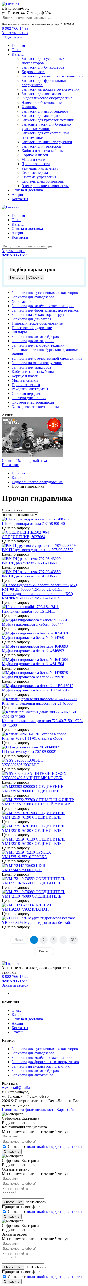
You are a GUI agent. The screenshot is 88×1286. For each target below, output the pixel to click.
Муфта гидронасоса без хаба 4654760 (33, 637)
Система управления (39, 177)
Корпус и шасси (35, 155)
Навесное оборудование (42, 102)
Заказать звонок (15, 985)
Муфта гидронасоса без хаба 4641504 (33, 664)
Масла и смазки (35, 159)
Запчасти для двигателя (41, 94)
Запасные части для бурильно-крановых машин (47, 126)
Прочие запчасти (36, 164)
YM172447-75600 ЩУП (22, 870)
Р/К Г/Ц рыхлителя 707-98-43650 (29, 576)
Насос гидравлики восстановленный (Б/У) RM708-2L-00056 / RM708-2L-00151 (37, 596)
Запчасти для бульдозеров (43, 67)
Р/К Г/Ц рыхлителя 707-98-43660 (29, 563)
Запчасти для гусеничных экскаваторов (43, 61)
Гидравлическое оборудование (47, 98)
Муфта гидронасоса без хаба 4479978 (33, 677)
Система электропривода (43, 181)
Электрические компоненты (45, 186)
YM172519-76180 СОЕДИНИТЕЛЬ (31, 830)
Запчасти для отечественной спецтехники (47, 358)
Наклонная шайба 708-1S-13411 (28, 611)
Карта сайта (66, 1109)
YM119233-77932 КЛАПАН (25, 909)
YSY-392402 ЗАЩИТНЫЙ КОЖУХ (32, 778)
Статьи (17, 1032)
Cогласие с (45, 1146)
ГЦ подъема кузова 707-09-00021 (29, 751)
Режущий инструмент (40, 168)
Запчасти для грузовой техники (48, 120)
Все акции (10, 465)
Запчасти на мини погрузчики (47, 142)
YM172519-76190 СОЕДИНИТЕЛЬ (31, 817)
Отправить (12, 1151)
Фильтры (29, 107)
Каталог (18, 54)
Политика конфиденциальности (28, 1109)
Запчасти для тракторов (41, 146)
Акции (17, 194)
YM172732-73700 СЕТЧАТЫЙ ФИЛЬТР (36, 804)
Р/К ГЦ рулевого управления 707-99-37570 (37, 550)
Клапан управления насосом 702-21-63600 (37, 703)
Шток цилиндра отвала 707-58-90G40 (33, 523)
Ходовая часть (33, 72)
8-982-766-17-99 (15, 28)
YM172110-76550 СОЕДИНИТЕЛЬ (31, 883)
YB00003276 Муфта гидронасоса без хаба (37, 922)
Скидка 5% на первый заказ (25, 460)
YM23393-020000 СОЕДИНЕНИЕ (30, 791)
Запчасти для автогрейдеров (45, 111)
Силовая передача (36, 172)
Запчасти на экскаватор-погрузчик (50, 89)
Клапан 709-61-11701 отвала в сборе (32, 738)
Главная (18, 45)
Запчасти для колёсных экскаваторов (52, 76)
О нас (16, 50)
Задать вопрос (13, 37)
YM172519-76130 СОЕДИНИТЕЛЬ (31, 844)
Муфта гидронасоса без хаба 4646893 (33, 651)
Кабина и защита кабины (43, 151)
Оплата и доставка (27, 190)
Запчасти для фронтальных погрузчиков (45, 310)
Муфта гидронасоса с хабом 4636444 (32, 624)
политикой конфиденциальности (54, 1146)
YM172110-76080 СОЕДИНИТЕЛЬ (31, 896)
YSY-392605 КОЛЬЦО (21, 765)
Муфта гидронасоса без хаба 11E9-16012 (35, 690)
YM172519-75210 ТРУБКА (24, 857)
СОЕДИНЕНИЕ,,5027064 (23, 537)
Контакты (20, 199)
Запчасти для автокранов (42, 115)
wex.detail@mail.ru (17, 1088)
